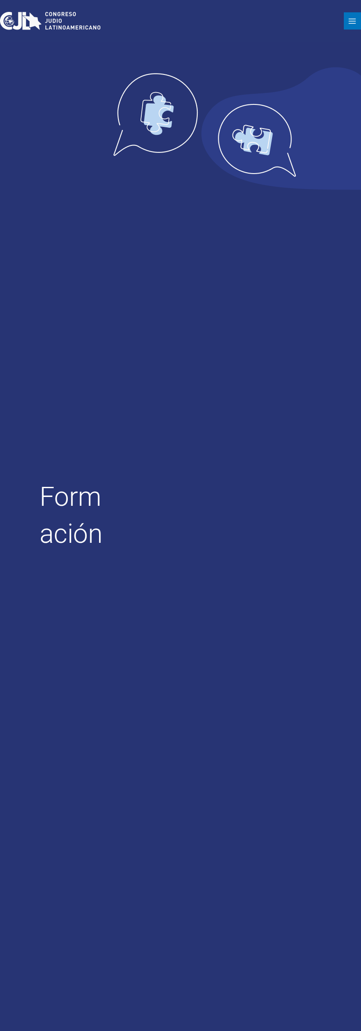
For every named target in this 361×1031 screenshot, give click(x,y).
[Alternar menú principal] (352, 21)
